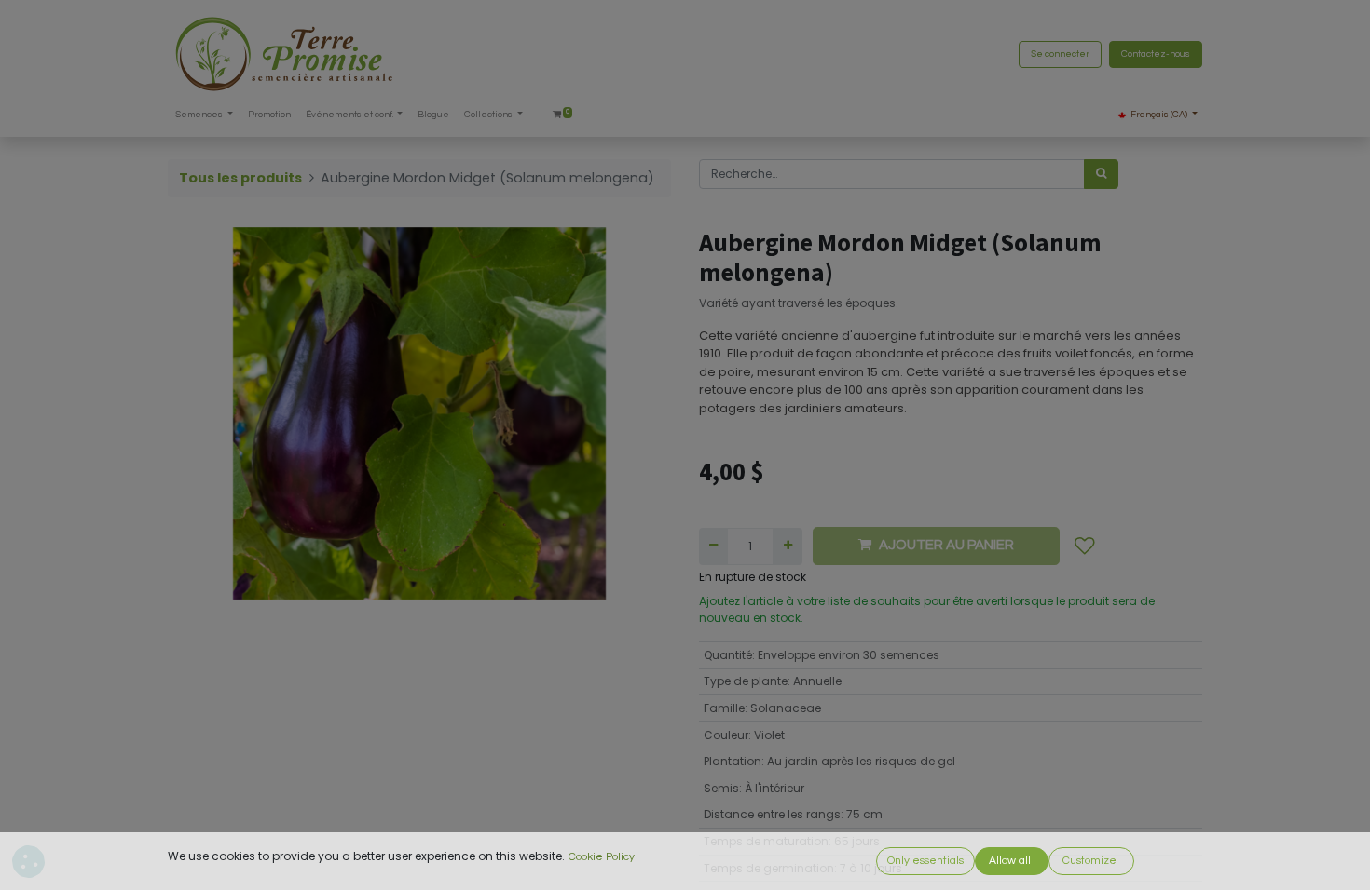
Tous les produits (240, 178)
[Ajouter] (787, 546)
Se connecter (1060, 54)
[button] (1085, 546)
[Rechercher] (1101, 174)
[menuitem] (269, 115)
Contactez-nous (1155, 54)
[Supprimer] (713, 546)
